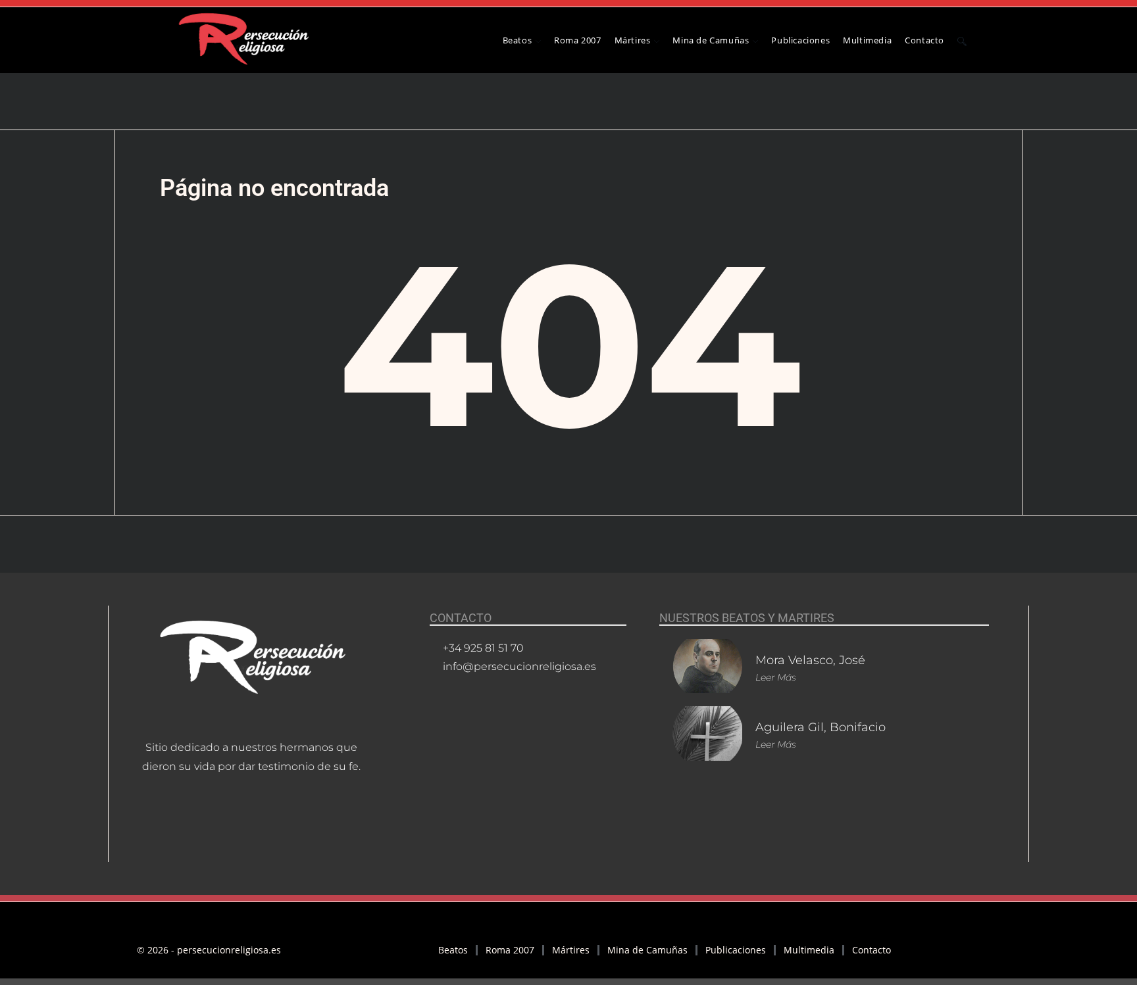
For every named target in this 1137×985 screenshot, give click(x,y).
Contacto (871, 950)
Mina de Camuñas (647, 950)
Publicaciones (735, 950)
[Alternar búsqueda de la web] (962, 40)
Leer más (775, 677)
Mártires (571, 950)
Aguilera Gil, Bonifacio (820, 727)
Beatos (453, 950)
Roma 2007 (510, 950)
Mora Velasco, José (810, 660)
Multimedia (809, 950)
